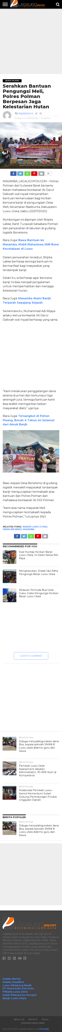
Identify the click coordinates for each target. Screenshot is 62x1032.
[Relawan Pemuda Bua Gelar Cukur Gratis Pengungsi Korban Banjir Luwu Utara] (10, 595)
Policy (45, 1019)
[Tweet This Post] (20, 172)
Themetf (44, 1029)
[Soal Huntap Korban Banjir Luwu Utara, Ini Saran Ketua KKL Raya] (10, 557)
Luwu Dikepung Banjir (17, 985)
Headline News (12, 529)
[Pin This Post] (34, 172)
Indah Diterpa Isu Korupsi (20, 995)
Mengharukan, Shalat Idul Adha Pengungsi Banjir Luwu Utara (38, 572)
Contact (33, 1019)
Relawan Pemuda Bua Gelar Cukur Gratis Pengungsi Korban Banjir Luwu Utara (38, 593)
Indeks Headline (13, 982)
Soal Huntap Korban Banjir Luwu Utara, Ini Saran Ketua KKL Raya (39, 555)
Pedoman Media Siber (33, 1023)
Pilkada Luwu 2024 (15, 991)
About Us (19, 1019)
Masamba (28, 529)
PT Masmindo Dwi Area (18, 988)
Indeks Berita (11, 978)
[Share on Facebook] (13, 172)
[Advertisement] (31, 41)
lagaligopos (26, 113)
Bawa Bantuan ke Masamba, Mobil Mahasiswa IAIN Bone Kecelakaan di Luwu (31, 244)
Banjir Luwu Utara (35, 526)
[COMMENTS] (48, 172)
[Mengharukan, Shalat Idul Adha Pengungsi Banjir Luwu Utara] (10, 576)
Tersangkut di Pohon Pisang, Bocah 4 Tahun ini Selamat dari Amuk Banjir (28, 420)
